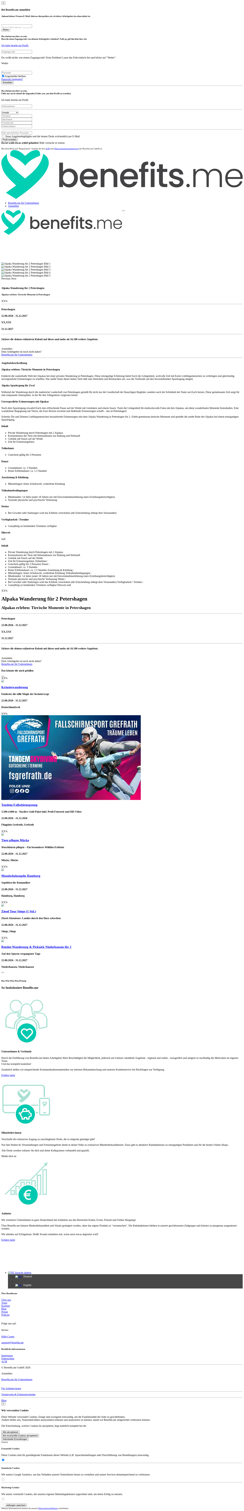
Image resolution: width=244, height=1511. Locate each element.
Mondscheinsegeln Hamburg (20, 876)
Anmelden (7, 82)
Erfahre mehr (8, 1075)
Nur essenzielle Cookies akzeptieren (20, 1435)
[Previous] (2, 676)
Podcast (5, 1314)
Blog (3, 1308)
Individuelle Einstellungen (15, 1439)
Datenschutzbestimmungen (66, 148)
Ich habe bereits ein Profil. (15, 45)
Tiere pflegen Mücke (15, 840)
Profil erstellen (9, 139)
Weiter (6, 29)
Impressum (7, 1355)
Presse (4, 1311)
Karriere (5, 1305)
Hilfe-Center (7, 1336)
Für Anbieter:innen (11, 1388)
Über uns (6, 1299)
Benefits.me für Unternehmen (23, 203)
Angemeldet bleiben (15, 76)
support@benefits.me (12, 1342)
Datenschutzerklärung (48, 1508)
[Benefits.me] (122, 198)
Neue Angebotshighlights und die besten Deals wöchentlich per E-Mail (42, 136)
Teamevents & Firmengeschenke (18, 1394)
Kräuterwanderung (14, 687)
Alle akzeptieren (10, 1432)
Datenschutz (7, 1358)
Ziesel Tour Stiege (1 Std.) (18, 911)
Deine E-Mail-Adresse (11, 27)
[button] (6, 278)
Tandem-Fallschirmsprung (19, 805)
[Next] (2, 972)
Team (4, 1302)
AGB (47, 148)
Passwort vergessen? (12, 79)
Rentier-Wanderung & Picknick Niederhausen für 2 (36, 947)
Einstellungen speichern (14, 1505)
